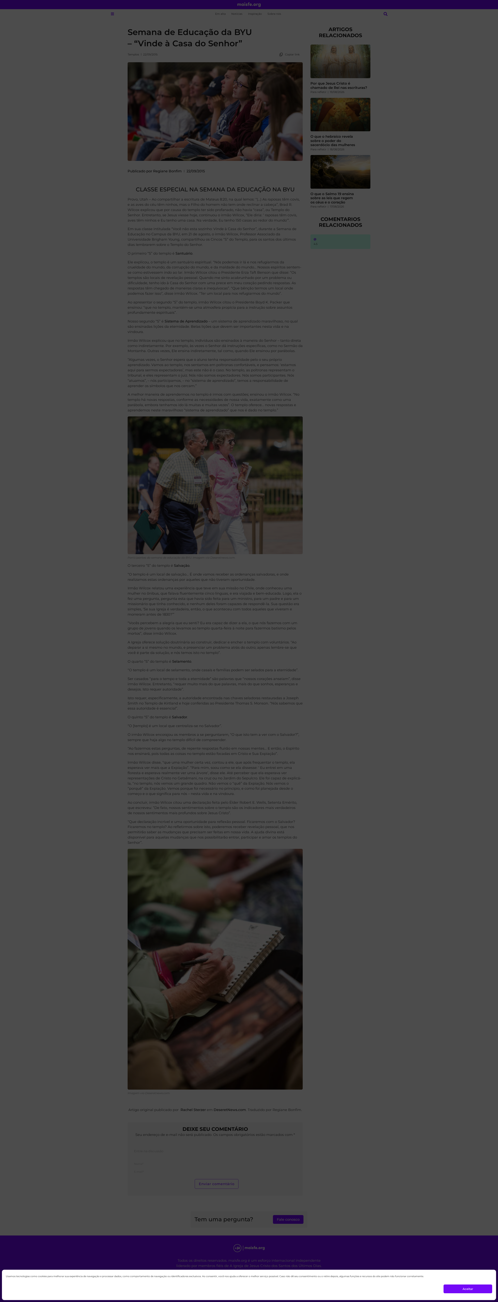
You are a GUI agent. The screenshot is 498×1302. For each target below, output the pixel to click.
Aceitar (468, 1289)
